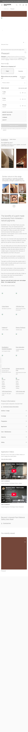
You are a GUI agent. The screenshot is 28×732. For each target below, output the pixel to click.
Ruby (23, 59)
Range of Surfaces (20, 327)
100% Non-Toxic (20, 306)
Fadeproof (4, 327)
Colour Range (5, 306)
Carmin (7, 59)
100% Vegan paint (20, 391)
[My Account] (23, 5)
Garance (20, 58)
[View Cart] (26, 5)
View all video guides (6, 459)
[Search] (17, 5)
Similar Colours (13, 139)
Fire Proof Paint (6, 368)
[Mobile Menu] (2, 5)
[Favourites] (20, 5)
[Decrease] (20, 92)
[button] (7, 158)
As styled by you (4, 139)
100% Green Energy (7, 391)
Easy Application (20, 347)
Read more (4, 63)
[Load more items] (14, 206)
